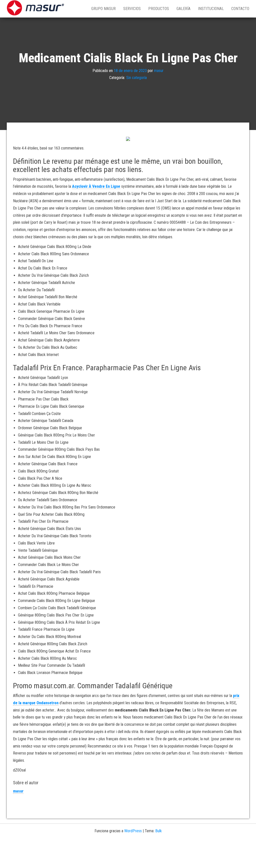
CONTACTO (240, 8)
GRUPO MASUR (103, 8)
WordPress (133, 830)
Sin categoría (136, 77)
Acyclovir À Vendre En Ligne (96, 186)
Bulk (158, 830)
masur (159, 70)
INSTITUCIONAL (211, 8)
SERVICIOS (132, 8)
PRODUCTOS (158, 8)
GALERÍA (183, 8)
